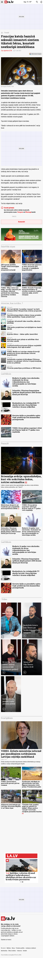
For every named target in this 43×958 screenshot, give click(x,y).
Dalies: (14, 216)
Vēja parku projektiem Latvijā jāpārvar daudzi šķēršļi (24, 328)
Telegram (20, 212)
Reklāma (9, 948)
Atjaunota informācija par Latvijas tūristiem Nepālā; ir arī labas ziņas (11, 806)
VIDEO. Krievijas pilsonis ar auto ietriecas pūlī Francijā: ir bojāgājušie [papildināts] (32, 267)
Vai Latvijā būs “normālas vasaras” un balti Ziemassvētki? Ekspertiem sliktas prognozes (24, 310)
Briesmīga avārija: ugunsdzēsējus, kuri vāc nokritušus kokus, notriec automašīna (21, 479)
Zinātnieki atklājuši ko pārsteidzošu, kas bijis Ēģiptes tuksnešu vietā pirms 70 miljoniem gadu (31, 784)
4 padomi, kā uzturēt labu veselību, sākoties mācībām (23, 322)
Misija (13, 948)
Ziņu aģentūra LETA (6, 50)
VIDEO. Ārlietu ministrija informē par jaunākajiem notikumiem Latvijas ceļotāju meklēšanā (21, 753)
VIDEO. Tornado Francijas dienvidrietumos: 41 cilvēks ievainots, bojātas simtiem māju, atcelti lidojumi (32, 291)
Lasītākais (6, 373)
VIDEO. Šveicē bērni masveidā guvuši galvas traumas (10, 783)
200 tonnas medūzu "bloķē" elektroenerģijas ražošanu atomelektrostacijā (10, 267)
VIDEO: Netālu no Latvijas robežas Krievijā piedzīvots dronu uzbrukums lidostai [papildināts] (23, 353)
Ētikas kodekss (12, 950)
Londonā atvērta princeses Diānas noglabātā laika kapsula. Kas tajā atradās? (24, 346)
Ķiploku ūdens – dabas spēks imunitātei (22, 334)
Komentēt (21, 222)
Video (4, 599)
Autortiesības (4, 950)
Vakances (19, 950)
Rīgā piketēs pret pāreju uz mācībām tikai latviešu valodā (23, 340)
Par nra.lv (3, 948)
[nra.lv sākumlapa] (9, 2)
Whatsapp (28, 212)
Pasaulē (6, 33)
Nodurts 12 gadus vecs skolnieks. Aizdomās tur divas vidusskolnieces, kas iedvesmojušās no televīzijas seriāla (26, 382)
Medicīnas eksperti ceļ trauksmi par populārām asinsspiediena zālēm (10, 506)
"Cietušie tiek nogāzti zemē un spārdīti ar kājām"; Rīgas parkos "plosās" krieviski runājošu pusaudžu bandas (32, 808)
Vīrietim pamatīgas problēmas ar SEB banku (24, 368)
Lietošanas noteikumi (31, 948)
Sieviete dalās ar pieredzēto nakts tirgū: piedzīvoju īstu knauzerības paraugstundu (26, 417)
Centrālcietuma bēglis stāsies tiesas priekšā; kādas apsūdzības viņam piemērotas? (24, 316)
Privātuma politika (20, 948)
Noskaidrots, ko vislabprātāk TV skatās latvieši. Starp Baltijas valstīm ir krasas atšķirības (25, 405)
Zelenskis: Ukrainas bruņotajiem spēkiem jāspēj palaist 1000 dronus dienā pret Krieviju (26, 392)
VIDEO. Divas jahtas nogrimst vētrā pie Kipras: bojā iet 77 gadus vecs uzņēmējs (27, 430)
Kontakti (25, 950)
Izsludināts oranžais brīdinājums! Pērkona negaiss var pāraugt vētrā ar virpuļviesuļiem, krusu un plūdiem (24, 361)
